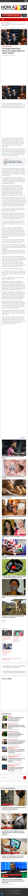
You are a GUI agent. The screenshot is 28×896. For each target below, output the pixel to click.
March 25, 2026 (11, 771)
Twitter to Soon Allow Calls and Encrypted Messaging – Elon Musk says (13, 162)
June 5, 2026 (10, 729)
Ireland (12, 658)
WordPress (18, 893)
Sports (16, 723)
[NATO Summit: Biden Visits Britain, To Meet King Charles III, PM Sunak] (7, 633)
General (10, 716)
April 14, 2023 (4, 55)
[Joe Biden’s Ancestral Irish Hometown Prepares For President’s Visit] (18, 633)
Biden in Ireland (7, 658)
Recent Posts (7, 714)
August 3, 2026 (11, 721)
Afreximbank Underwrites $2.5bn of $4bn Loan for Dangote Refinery (16, 760)
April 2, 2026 (10, 745)
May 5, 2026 (10, 737)
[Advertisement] (14, 71)
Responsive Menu (25, 1)
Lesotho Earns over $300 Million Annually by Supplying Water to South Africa (16, 751)
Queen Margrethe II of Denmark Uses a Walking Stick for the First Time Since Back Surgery (14, 666)
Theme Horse (16, 892)
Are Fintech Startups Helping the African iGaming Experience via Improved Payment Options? (16, 742)
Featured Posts (11, 731)
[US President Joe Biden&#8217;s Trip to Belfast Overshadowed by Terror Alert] (7, 646)
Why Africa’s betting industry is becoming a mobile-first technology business (16, 719)
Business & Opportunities (14, 747)
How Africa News (11, 55)
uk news (16, 658)
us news (20, 658)
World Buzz (9, 46)
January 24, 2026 (5, 884)
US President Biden (6, 659)
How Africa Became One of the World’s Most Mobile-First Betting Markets (16, 727)
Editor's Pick (11, 723)
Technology (16, 852)
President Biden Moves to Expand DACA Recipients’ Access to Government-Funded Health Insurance (14, 672)
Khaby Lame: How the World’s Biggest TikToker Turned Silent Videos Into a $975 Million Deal (13, 881)
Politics (4, 46)
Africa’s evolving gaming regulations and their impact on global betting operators (16, 734)
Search (24, 777)
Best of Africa (5, 874)
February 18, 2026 (5, 859)
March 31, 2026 (11, 754)
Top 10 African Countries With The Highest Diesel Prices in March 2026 (16, 769)
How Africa (17, 721)
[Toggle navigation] (2, 19)
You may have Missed (8, 788)
